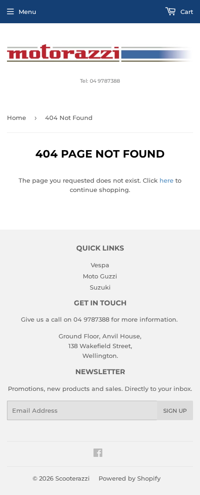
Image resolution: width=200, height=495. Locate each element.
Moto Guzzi (100, 276)
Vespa (100, 265)
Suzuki (100, 287)
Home (16, 117)
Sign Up (175, 410)
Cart (186, 11)
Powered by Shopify (129, 478)
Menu (27, 11)
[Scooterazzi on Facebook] (98, 454)
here (166, 180)
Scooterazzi (72, 478)
